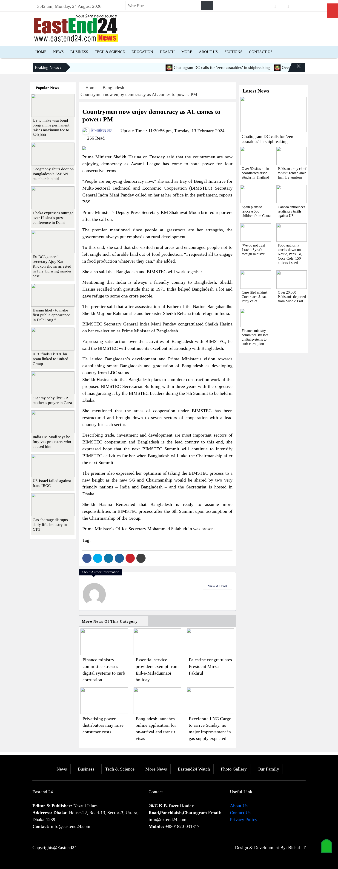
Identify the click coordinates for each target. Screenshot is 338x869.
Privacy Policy (243, 819)
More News (156, 768)
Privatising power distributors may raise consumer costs (103, 725)
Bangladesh (113, 87)
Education (142, 52)
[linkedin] (294, 6)
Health (167, 52)
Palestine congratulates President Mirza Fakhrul (210, 666)
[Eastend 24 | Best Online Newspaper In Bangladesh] (76, 27)
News (58, 52)
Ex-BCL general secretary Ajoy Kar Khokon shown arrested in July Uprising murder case (52, 266)
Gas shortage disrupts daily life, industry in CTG (50, 525)
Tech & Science (110, 52)
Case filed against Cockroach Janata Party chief (254, 296)
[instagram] (281, 6)
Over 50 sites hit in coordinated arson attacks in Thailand (255, 173)
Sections (233, 52)
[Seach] (207, 5)
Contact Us (260, 52)
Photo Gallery (234, 768)
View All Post (217, 586)
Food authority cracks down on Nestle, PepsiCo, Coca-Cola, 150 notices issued (290, 254)
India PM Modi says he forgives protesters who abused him (52, 442)
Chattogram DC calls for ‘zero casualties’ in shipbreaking (209, 67)
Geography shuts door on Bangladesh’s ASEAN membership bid (53, 174)
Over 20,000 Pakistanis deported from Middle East (292, 296)
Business (79, 52)
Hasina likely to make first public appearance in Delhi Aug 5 (51, 315)
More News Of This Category (110, 621)
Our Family (268, 768)
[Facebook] (87, 558)
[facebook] (268, 6)
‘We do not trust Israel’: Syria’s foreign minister (253, 249)
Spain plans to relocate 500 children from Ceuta (256, 211)
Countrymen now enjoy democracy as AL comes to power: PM (138, 94)
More (186, 52)
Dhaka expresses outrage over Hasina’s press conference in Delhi (53, 218)
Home (40, 52)
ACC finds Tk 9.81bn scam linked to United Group (50, 359)
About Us (208, 52)
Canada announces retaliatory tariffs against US (291, 211)
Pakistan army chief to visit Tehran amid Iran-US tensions (292, 173)
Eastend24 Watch (194, 768)
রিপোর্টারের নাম (101, 130)
